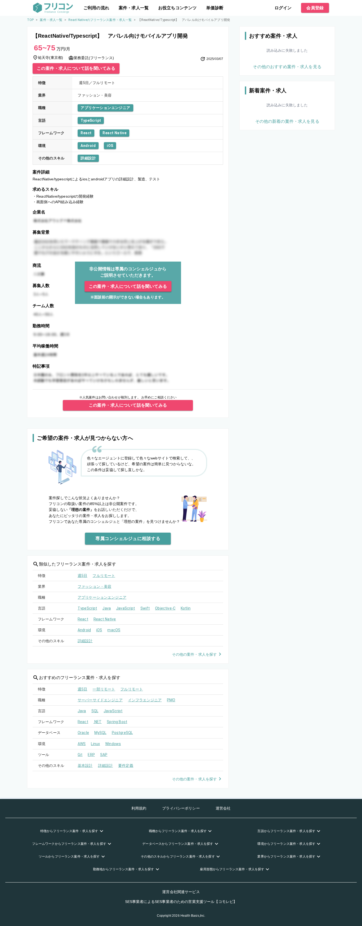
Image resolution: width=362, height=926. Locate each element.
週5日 (82, 575)
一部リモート (103, 689)
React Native (114, 133)
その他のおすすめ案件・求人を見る (287, 66)
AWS (82, 744)
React (86, 133)
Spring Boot (117, 722)
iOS (110, 146)
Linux (95, 744)
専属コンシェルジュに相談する (127, 538)
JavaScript (125, 608)
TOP (30, 20)
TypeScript (91, 120)
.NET (98, 722)
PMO (171, 700)
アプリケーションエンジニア (105, 108)
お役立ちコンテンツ (177, 8)
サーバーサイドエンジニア (100, 700)
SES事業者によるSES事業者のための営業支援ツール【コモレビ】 (181, 901)
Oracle (83, 733)
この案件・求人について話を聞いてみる (76, 68)
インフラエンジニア (145, 700)
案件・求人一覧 (134, 8)
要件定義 (125, 765)
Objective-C (165, 608)
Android (88, 146)
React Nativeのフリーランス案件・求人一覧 (100, 20)
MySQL (100, 733)
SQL (94, 711)
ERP (91, 755)
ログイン (283, 8)
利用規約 (139, 808)
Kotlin (186, 608)
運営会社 (223, 808)
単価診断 (214, 8)
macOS (113, 630)
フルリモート (103, 575)
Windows (113, 744)
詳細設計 (88, 158)
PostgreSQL (122, 733)
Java (106, 608)
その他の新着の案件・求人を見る (287, 121)
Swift (145, 608)
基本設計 (85, 765)
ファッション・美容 (94, 586)
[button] (72, 831)
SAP (103, 755)
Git (80, 755)
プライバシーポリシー (181, 808)
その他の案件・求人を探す (194, 654)
